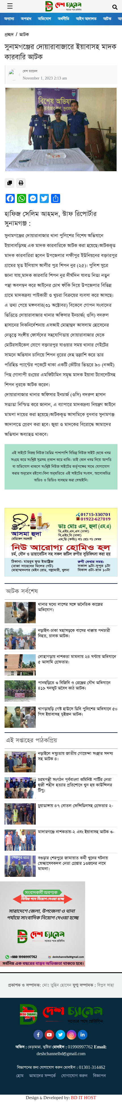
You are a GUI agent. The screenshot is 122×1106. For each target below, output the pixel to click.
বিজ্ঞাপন (99, 1076)
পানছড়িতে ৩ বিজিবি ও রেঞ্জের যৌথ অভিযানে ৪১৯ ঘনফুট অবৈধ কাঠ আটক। (74, 685)
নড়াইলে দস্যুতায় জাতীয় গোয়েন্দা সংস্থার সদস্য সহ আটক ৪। (75, 756)
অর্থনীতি (63, 19)
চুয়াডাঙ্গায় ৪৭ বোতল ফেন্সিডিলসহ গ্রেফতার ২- (75, 806)
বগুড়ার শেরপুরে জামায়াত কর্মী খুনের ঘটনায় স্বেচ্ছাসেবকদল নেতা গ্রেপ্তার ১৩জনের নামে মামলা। (73, 863)
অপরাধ (26, 19)
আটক (107, 19)
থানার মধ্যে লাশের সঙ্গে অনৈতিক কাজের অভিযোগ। (70, 607)
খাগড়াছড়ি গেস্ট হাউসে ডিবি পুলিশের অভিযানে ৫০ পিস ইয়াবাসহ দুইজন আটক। (77, 711)
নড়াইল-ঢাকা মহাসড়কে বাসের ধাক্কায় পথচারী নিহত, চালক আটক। (74, 633)
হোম (20, 1076)
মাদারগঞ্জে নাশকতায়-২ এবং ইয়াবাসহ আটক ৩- (76, 832)
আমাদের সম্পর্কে (42, 1076)
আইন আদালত (86, 19)
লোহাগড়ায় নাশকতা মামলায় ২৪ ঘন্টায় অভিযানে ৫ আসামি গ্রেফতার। (77, 659)
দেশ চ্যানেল (30, 71)
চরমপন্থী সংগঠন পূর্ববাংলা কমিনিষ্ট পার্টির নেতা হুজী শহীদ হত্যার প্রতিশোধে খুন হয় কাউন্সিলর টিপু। (75, 785)
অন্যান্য (9, 19)
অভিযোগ (44, 19)
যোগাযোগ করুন (74, 1076)
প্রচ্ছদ (9, 35)
